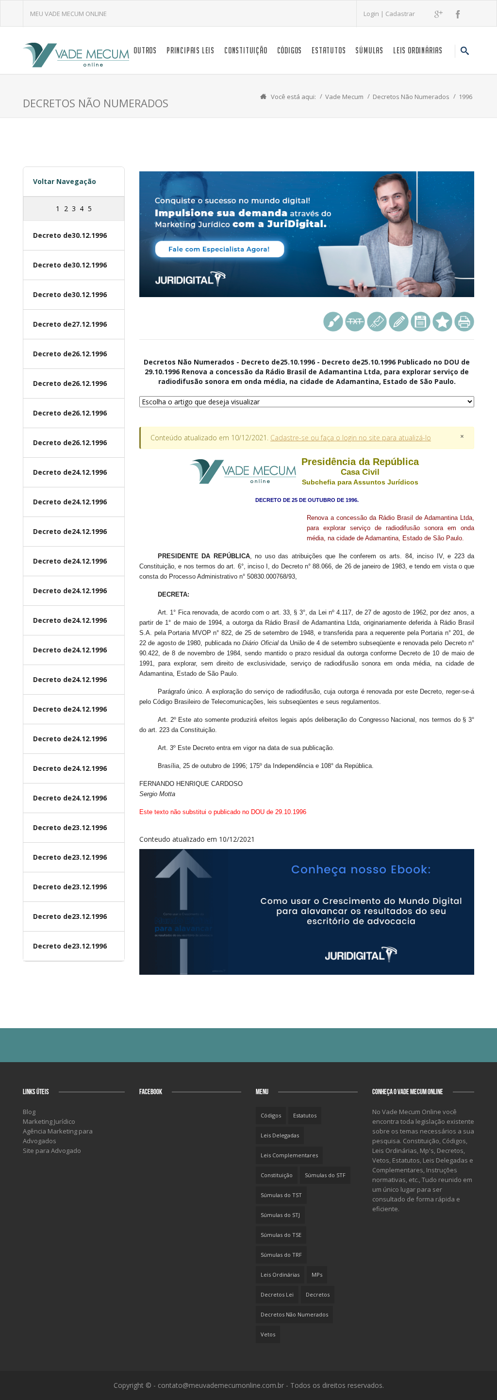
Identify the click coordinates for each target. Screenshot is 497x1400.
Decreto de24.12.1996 (70, 472)
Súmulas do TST (281, 1195)
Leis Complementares (289, 1155)
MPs (317, 1274)
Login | (374, 13)
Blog (29, 1111)
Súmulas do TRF (281, 1254)
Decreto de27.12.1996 (70, 324)
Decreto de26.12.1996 (70, 353)
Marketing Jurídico (49, 1121)
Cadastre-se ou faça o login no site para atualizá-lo (350, 437)
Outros (145, 50)
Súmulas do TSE (281, 1234)
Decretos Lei (277, 1294)
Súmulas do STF (325, 1175)
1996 (465, 96)
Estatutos (329, 50)
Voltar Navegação (64, 181)
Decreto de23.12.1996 (70, 827)
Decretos (318, 1294)
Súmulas (369, 50)
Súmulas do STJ (280, 1214)
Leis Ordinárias (418, 50)
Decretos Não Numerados (411, 96)
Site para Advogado (52, 1150)
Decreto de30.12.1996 (70, 235)
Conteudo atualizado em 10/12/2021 (306, 650)
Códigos (289, 50)
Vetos (268, 1334)
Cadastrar (400, 13)
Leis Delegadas (280, 1135)
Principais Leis (190, 50)
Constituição (245, 50)
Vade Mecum (344, 96)
